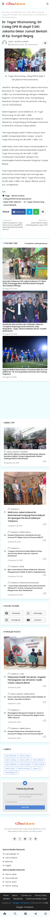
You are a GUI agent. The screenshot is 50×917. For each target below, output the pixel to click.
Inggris (8, 865)
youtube (37, 620)
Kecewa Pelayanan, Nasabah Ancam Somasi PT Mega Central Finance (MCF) (25, 536)
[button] (47, 3)
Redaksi (6, 899)
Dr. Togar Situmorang (34, 202)
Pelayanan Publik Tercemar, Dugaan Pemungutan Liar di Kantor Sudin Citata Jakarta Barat (27, 680)
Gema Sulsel (39, 764)
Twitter (29, 212)
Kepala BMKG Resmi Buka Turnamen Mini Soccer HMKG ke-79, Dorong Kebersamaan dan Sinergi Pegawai (25, 372)
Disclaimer (18, 899)
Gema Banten (10, 756)
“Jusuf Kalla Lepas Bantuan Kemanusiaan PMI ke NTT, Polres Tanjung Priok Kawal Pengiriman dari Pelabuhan (26, 588)
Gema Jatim (25, 760)
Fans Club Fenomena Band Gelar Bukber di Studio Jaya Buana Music (27, 698)
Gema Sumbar (24, 768)
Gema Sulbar (25, 764)
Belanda (9, 861)
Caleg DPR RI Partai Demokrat (17, 199)
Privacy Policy (41, 895)
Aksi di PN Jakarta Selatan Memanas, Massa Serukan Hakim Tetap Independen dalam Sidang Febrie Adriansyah (24, 456)
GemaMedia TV (11, 773)
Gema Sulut (10, 768)
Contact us (26, 895)
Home (6, 895)
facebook (16, 613)
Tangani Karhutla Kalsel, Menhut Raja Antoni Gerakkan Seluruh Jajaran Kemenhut (25, 553)
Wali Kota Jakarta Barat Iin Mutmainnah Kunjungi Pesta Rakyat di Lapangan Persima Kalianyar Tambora (26, 516)
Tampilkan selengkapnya (35, 243)
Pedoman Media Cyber (36, 899)
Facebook (20, 212)
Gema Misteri (38, 760)
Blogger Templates (21, 903)
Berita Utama (18, 196)
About (15, 895)
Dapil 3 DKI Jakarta (12, 202)
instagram (16, 620)
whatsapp (37, 613)
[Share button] (43, 212)
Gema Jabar (25, 756)
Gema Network (11, 764)
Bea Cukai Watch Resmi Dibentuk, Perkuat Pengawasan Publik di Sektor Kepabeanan (27, 570)
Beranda (5, 12)
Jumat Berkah (16, 12)
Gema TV (37, 768)
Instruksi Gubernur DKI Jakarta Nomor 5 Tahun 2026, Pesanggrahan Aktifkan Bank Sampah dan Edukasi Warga (24, 283)
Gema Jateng (10, 760)
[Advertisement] (25, 392)
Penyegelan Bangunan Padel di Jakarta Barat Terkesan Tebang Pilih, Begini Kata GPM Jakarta (26, 715)
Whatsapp (36, 212)
